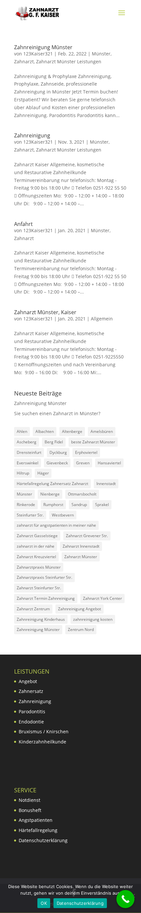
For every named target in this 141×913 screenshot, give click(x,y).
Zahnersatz (31, 691)
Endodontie (31, 722)
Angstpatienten (35, 820)
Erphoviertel (86, 452)
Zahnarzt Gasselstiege (37, 535)
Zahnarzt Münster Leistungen (68, 61)
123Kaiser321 (38, 54)
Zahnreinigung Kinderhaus (41, 619)
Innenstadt (106, 483)
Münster (101, 54)
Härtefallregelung (38, 830)
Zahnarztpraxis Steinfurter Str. (44, 577)
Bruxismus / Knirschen (44, 731)
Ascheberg (26, 442)
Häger (43, 473)
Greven (83, 463)
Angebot (28, 681)
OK (44, 903)
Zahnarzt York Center (102, 598)
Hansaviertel (109, 463)
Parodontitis (32, 711)
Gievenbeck (57, 463)
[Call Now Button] (125, 899)
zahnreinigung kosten (92, 619)
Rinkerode (26, 504)
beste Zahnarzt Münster (93, 442)
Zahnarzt (24, 61)
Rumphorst (53, 504)
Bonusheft (30, 810)
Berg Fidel (54, 442)
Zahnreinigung (32, 135)
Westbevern (63, 515)
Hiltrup (23, 473)
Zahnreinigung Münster (43, 47)
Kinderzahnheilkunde (42, 742)
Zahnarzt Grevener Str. (87, 535)
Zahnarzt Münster (80, 556)
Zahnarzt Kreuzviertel (36, 556)
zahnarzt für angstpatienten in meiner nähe (56, 525)
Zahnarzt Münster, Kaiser (45, 312)
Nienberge (50, 494)
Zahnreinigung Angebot (79, 609)
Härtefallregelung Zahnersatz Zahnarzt (52, 483)
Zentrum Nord (81, 629)
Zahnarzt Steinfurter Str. (39, 588)
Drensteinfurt (29, 452)
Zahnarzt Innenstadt (81, 546)
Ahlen (22, 431)
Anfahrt (23, 224)
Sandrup (79, 504)
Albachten (44, 431)
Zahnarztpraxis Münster (39, 567)
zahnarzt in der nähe (35, 546)
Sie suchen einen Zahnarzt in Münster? (57, 413)
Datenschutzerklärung (43, 840)
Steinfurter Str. (30, 515)
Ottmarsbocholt (82, 494)
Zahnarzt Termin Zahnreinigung (46, 598)
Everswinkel (27, 463)
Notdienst (29, 800)
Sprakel (102, 504)
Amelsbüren (102, 431)
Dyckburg (58, 452)
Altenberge (72, 431)
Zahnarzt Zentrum (33, 609)
